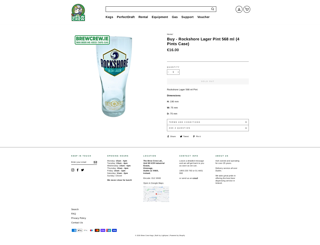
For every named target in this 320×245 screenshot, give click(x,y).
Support (187, 17)
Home (169, 34)
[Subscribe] (95, 162)
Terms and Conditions (184, 122)
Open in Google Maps (153, 183)
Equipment (160, 17)
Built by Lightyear (161, 235)
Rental (143, 17)
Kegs (109, 17)
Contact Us (77, 222)
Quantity (173, 67)
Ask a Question (179, 128)
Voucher (203, 17)
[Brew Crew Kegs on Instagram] (72, 169)
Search (75, 209)
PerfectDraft (126, 17)
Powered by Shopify (177, 235)
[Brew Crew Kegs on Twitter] (82, 169)
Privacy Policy (78, 218)
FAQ (73, 213)
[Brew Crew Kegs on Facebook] (77, 169)
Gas (175, 17)
